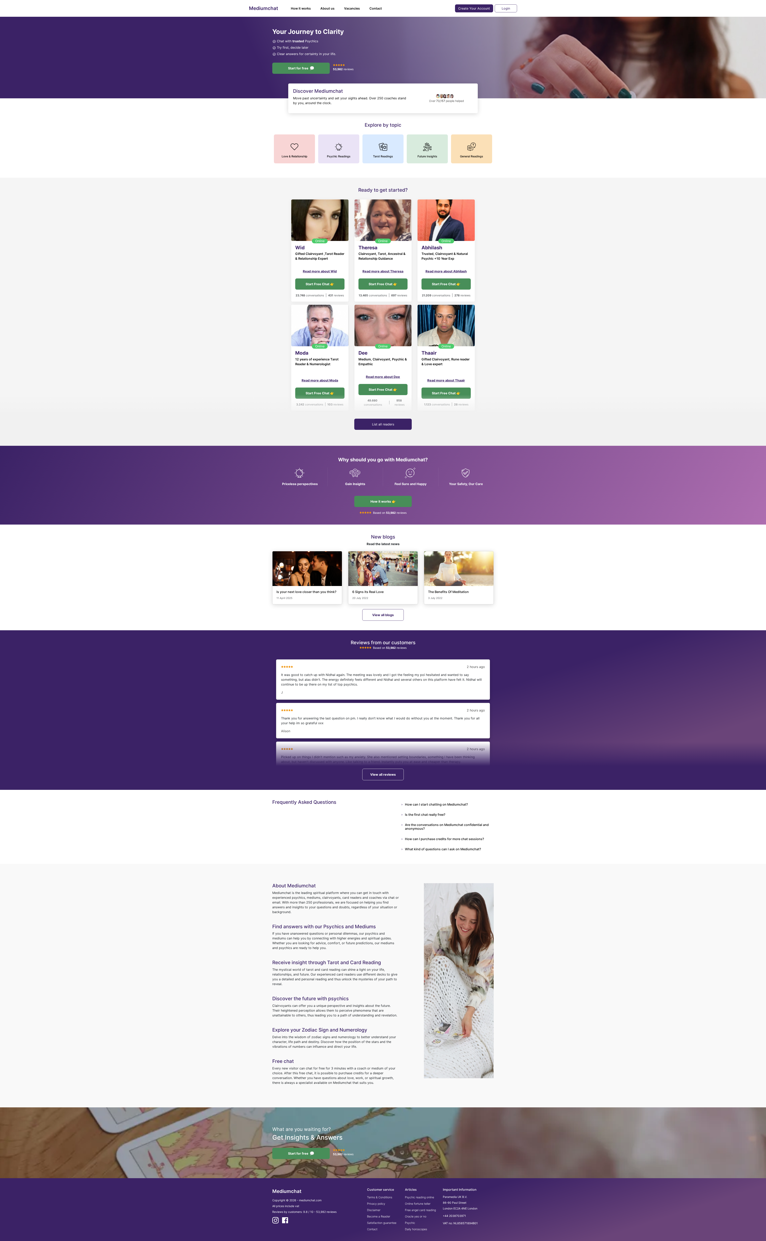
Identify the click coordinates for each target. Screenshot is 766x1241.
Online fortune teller (417, 1203)
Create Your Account (474, 8)
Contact (375, 8)
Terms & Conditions (379, 1197)
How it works (301, 8)
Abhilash (431, 248)
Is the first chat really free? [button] (425, 815)
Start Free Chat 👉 (320, 284)
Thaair (429, 353)
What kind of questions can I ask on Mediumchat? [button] (443, 849)
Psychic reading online (419, 1197)
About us (327, 8)
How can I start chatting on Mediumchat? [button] (436, 804)
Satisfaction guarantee (381, 1222)
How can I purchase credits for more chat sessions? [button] (444, 839)
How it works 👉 (383, 501)
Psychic (410, 1222)
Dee (362, 353)
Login (506, 8)
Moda (301, 353)
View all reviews (383, 774)
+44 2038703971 (454, 1215)
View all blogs (383, 615)
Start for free (298, 68)
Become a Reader (378, 1216)
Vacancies (352, 8)
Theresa (367, 248)
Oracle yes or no (415, 1216)
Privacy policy (376, 1203)
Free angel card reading (420, 1210)
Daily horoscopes (416, 1229)
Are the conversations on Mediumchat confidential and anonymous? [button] (447, 827)
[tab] (449, 804)
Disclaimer (373, 1210)
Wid (300, 248)
